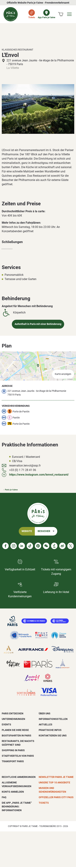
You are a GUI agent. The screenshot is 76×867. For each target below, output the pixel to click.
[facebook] (5, 546)
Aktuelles (45, 724)
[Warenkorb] (60, 14)
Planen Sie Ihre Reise (15, 730)
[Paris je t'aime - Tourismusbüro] (11, 14)
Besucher (44, 531)
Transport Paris (13, 761)
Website (27, 531)
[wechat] (46, 546)
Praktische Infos (50, 730)
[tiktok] (30, 546)
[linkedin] (22, 546)
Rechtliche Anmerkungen (19, 777)
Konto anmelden (13, 791)
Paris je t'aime (11, 490)
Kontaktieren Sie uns (53, 735)
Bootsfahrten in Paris (16, 735)
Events (6, 724)
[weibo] (62, 546)
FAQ (4, 797)
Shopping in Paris (13, 750)
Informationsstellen (53, 719)
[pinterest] (38, 546)
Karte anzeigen (63, 374)
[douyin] (54, 546)
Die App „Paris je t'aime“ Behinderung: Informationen (17, 806)
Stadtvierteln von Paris (18, 755)
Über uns (44, 713)
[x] (70, 546)
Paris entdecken (12, 713)
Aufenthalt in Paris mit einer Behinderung (38, 324)
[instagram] (13, 546)
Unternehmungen (13, 719)
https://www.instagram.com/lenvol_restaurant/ (39, 474)
